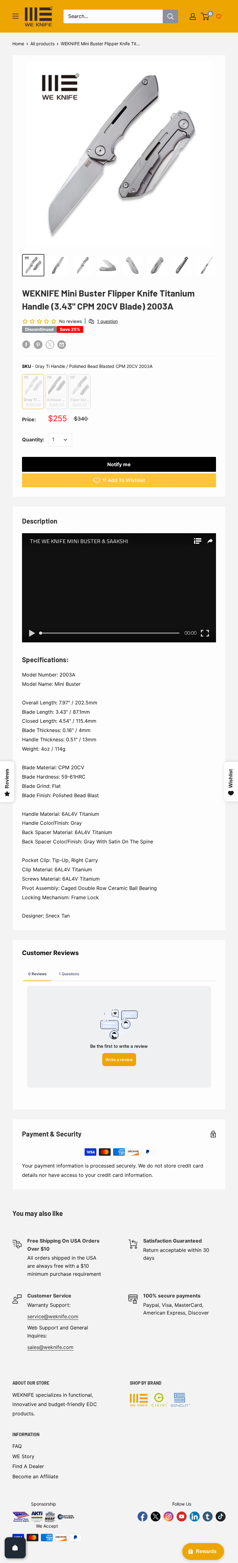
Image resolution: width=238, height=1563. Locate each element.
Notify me (119, 464)
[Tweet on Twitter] (50, 344)
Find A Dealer (28, 1466)
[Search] (170, 16)
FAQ (17, 1446)
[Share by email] (61, 344)
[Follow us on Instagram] (169, 1516)
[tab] (37, 974)
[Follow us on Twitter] (156, 1516)
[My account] (193, 16)
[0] (205, 16)
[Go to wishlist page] (219, 16)
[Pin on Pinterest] (38, 344)
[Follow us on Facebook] (143, 1516)
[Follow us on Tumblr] (208, 1516)
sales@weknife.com (50, 1347)
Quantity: (33, 439)
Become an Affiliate (35, 1476)
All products (42, 43)
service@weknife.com (52, 1316)
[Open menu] (15, 16)
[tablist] (119, 974)
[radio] (33, 391)
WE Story (23, 1456)
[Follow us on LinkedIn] (195, 1516)
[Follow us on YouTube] (182, 1516)
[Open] (15, 1547)
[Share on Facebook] (26, 344)
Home (18, 43)
